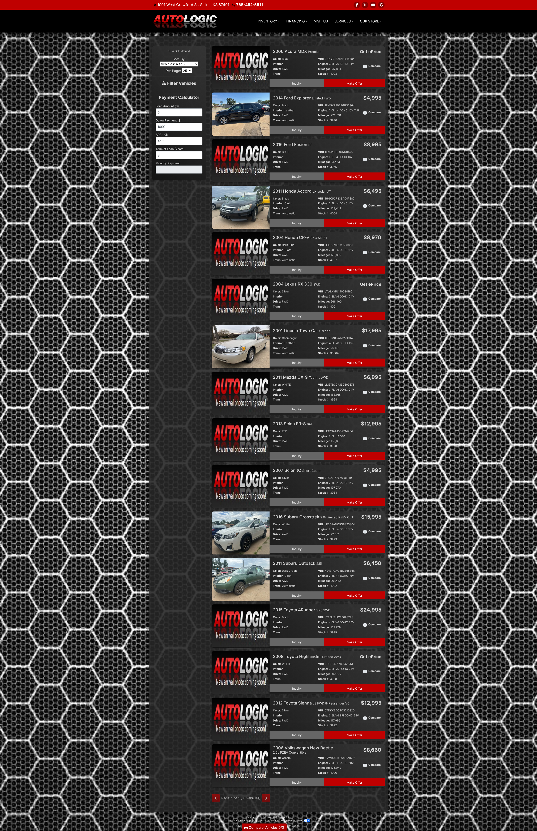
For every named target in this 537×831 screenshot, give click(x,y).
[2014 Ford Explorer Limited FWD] (241, 114)
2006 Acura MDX (297, 51)
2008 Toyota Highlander (307, 656)
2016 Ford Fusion (292, 144)
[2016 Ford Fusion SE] (241, 160)
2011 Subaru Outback (297, 563)
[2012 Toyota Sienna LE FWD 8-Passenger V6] (241, 719)
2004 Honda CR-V (300, 237)
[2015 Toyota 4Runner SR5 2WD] (241, 626)
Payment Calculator (179, 97)
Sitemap (275, 820)
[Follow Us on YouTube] (373, 5)
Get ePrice (370, 51)
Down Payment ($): (169, 120)
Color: (277, 58)
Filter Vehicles (181, 83)
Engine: (323, 63)
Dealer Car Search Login (239, 820)
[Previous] (216, 798)
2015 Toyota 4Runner (301, 609)
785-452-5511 (249, 5)
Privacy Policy (285, 817)
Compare (374, 66)
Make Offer (354, 83)
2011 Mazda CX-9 (300, 377)
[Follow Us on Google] (381, 5)
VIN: (321, 58)
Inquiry (297, 83)
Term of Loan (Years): (170, 149)
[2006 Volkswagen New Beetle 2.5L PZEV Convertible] (241, 765)
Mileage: (324, 68)
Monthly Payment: (168, 163)
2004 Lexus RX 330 (297, 284)
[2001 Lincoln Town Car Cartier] (241, 346)
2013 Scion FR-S (293, 423)
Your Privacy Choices (292, 820)
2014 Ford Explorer (302, 97)
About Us (257, 817)
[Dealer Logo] (184, 21)
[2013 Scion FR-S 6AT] (241, 439)
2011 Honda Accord (302, 191)
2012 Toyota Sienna (311, 703)
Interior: (278, 63)
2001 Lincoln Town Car (301, 330)
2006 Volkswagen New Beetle (303, 749)
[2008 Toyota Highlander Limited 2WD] (241, 672)
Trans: (277, 73)
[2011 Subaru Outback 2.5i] (241, 579)
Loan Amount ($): (168, 106)
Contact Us (270, 817)
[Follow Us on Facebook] (357, 5)
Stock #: (323, 73)
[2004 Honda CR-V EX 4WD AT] (241, 253)
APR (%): (162, 134)
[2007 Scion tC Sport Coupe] (241, 486)
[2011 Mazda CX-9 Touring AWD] (241, 393)
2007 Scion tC (297, 470)
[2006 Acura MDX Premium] (241, 67)
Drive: (277, 68)
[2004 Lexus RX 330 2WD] (241, 300)
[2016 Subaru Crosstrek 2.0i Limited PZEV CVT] (241, 533)
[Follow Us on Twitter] (365, 5)
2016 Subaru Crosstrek (313, 516)
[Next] (266, 798)
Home (248, 817)
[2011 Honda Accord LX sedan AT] (241, 207)
